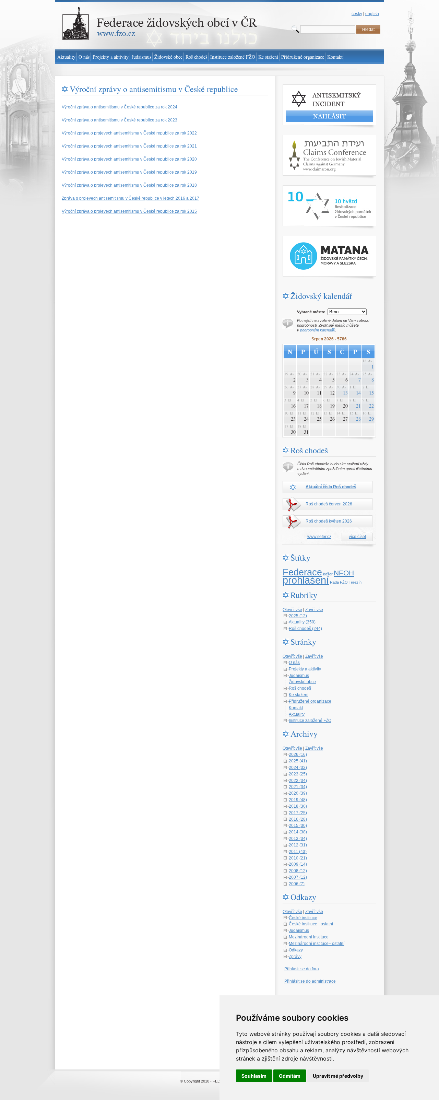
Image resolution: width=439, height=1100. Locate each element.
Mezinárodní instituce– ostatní (316, 943)
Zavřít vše (314, 609)
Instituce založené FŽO (310, 720)
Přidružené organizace (310, 701)
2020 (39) (298, 793)
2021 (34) (298, 786)
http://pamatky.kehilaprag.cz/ (309, 238)
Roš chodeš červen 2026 (329, 504)
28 (358, 419)
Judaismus (299, 675)
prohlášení (306, 580)
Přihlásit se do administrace (310, 981)
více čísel (357, 536)
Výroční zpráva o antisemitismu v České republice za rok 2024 (119, 107)
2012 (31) (298, 845)
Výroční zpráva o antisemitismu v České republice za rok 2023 (119, 120)
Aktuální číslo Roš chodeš (331, 486)
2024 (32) (298, 767)
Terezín (355, 582)
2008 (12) (298, 870)
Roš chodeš (300, 688)
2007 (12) (298, 877)
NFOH (344, 573)
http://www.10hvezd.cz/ (304, 188)
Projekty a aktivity (305, 669)
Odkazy (296, 950)
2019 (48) (298, 799)
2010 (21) (298, 858)
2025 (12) (298, 615)
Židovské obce (302, 681)
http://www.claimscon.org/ (306, 138)
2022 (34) (298, 780)
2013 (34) (298, 838)
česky (357, 13)
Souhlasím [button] (253, 1076)
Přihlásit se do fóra (301, 969)
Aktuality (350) (302, 622)
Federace (302, 572)
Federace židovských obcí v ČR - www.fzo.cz (96, 3)
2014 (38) (298, 832)
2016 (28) (298, 819)
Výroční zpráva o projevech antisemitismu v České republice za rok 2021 (129, 146)
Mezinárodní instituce (309, 937)
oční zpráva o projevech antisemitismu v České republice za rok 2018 (132, 185)
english (372, 13)
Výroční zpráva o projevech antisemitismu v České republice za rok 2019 (129, 172)
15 (371, 392)
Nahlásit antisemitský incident (310, 87)
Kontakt (296, 707)
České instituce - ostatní (311, 924)
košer (328, 574)
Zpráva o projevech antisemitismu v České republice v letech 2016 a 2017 (130, 198)
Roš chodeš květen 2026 (329, 521)
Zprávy (295, 956)
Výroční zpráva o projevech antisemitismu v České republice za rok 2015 (129, 211)
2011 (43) (298, 851)
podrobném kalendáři (317, 330)
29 (371, 419)
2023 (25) (298, 774)
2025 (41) (298, 761)
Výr (65, 185)
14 (358, 392)
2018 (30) (298, 806)
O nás (294, 662)
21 (358, 405)
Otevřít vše (292, 609)
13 (345, 392)
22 (371, 405)
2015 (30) (298, 825)
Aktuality (297, 714)
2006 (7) (297, 883)
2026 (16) (298, 754)
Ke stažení (298, 694)
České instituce (303, 917)
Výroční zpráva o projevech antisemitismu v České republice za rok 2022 (129, 133)
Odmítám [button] (289, 1076)
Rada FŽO (339, 582)
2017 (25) (298, 812)
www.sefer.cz (319, 536)
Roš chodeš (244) (305, 628)
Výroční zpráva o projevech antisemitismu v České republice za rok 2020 (129, 159)
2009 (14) (298, 864)
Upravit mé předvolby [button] (338, 1076)
